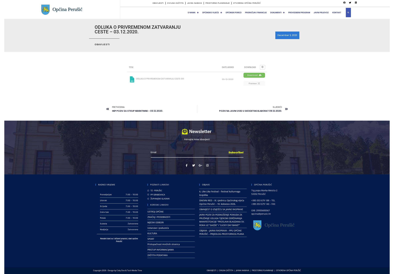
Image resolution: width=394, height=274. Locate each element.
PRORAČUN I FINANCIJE (256, 12)
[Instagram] (207, 165)
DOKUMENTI (275, 12)
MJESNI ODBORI (155, 222)
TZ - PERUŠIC (156, 190)
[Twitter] (193, 165)
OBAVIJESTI (158, 3)
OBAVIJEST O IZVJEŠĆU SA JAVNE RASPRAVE (221, 209)
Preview (253, 83)
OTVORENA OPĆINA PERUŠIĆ (247, 3)
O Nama (191, 12)
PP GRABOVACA (158, 194)
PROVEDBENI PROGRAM (299, 12)
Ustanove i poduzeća (158, 227)
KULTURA (152, 233)
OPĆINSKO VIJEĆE (210, 12)
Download (252, 75)
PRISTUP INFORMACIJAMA (160, 249)
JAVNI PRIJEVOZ (321, 12)
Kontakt (336, 12)
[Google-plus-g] (200, 165)
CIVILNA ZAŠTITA (175, 3)
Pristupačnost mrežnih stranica (163, 244)
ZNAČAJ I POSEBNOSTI (158, 217)
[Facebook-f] (186, 165)
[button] (344, 3)
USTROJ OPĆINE (155, 211)
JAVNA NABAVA (194, 3)
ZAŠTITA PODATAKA (157, 255)
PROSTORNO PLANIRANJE (217, 3)
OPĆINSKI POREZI (233, 12)
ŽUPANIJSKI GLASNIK (160, 198)
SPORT (150, 238)
